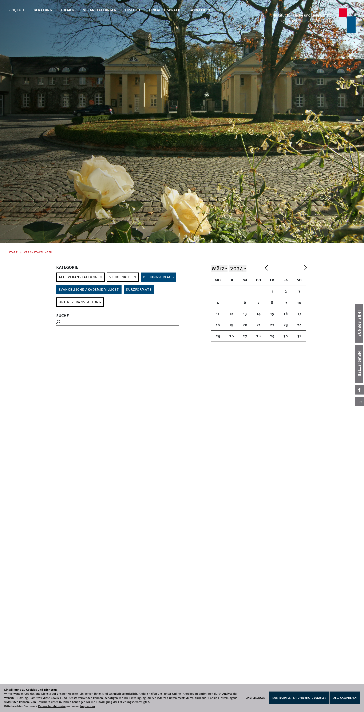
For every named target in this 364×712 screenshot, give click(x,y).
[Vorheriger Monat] (283, 268)
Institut (133, 10)
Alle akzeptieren (345, 697)
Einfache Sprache (166, 10)
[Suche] (220, 9)
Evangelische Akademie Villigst (89, 290)
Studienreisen (122, 277)
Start (13, 252)
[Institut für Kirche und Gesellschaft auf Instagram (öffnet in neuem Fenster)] (359, 401)
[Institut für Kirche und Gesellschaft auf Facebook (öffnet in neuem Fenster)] (359, 390)
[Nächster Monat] (305, 268)
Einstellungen (255, 697)
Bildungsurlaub (158, 277)
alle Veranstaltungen (80, 277)
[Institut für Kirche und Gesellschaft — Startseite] (315, 20)
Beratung (43, 10)
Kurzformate (139, 290)
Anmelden (200, 10)
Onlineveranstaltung (80, 302)
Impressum (87, 706)
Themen (67, 10)
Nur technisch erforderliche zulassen (299, 697)
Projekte (16, 10)
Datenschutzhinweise (52, 706)
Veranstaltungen (100, 10)
